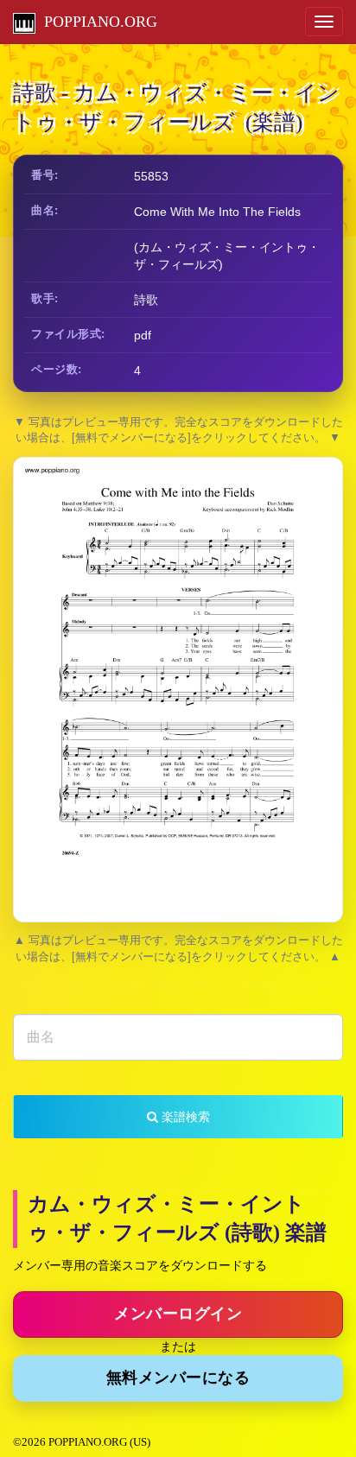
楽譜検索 (184, 1117)
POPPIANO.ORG (96, 21)
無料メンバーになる (178, 1377)
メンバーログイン (178, 1313)
